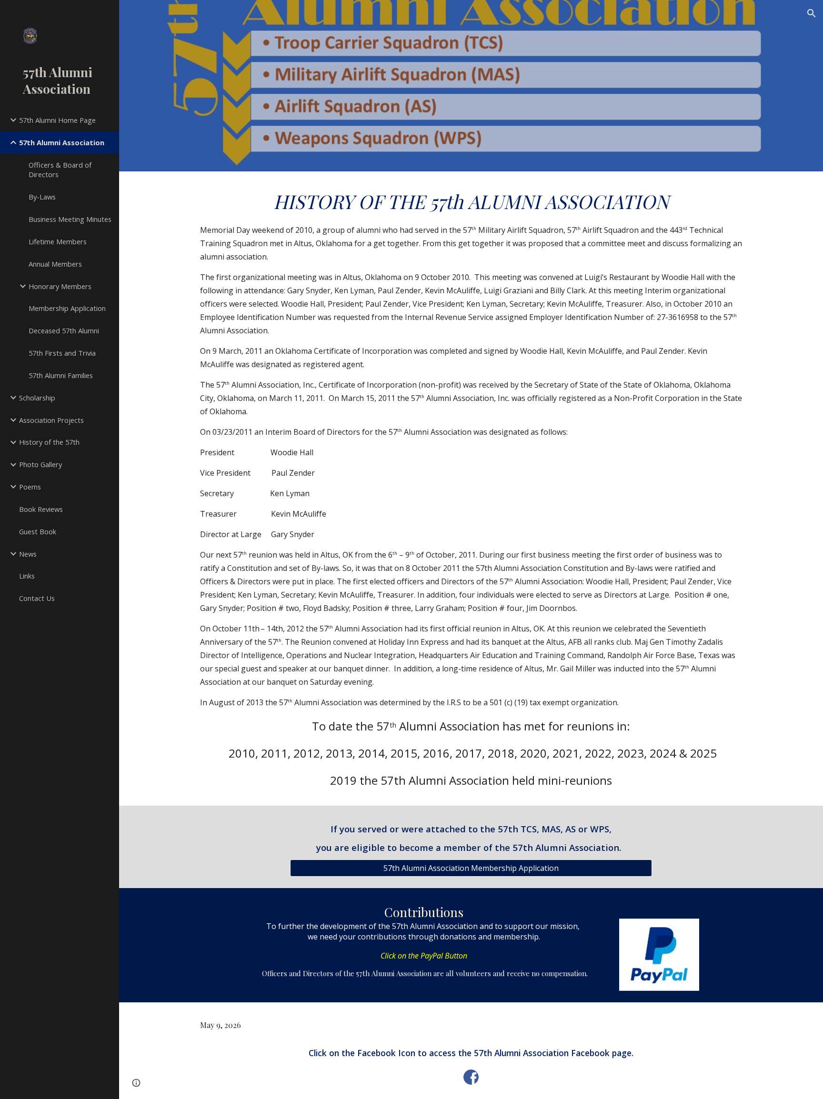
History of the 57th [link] (49, 442)
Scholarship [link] (37, 397)
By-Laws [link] (42, 196)
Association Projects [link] (51, 420)
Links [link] (27, 575)
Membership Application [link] (67, 308)
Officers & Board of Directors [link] (60, 170)
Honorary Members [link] (60, 286)
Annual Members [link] (55, 264)
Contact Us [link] (37, 598)
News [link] (28, 554)
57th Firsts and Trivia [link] (62, 353)
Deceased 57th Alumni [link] (64, 330)
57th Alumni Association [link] (61, 142)
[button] (811, 13)
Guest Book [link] (37, 531)
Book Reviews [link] (41, 509)
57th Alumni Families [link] (61, 375)
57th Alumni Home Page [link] (57, 120)
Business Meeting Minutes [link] (70, 219)
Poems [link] (30, 486)
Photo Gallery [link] (40, 464)
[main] (471, 488)
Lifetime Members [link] (58, 241)
